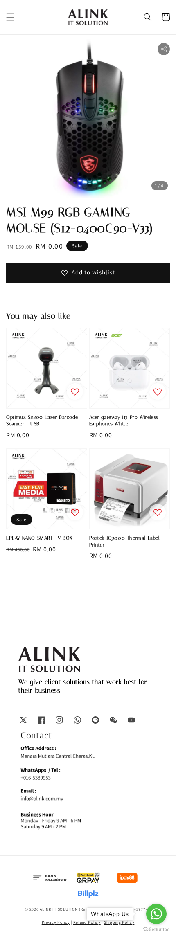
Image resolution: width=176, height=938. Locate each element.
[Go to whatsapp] (156, 914)
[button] (10, 17)
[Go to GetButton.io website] (156, 929)
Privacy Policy (56, 922)
